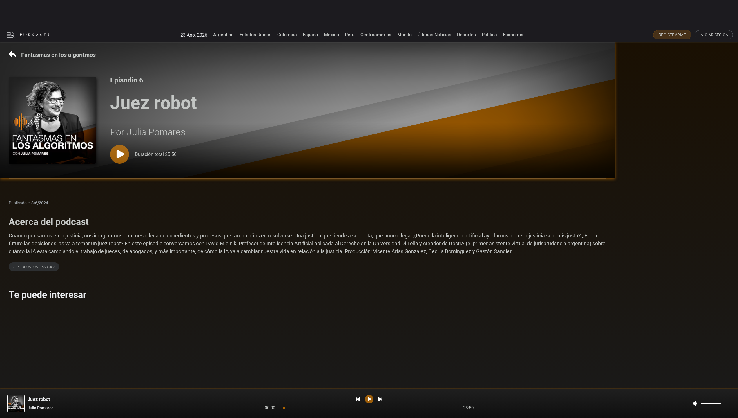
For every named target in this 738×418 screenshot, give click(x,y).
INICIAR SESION (713, 35)
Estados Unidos (255, 34)
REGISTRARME (672, 35)
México (331, 34)
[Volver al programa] (59, 120)
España (310, 34)
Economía (513, 34)
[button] (11, 35)
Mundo (404, 34)
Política (489, 34)
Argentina (223, 34)
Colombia (287, 34)
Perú (350, 34)
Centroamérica (375, 34)
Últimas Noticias (434, 34)
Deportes (466, 34)
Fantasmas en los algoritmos (58, 54)
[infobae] (35, 35)
